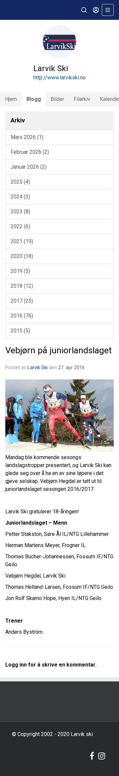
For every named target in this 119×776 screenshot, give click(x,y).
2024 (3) (20, 197)
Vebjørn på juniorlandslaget (58, 350)
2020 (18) (22, 256)
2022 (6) (20, 226)
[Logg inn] (96, 10)
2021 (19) (22, 241)
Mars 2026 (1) (27, 137)
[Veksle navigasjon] (108, 10)
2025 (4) (20, 182)
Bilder (57, 99)
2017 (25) (22, 301)
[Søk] (84, 10)
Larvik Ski (37, 367)
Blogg (33, 99)
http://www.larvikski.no (59, 77)
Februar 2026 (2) (30, 152)
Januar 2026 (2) (29, 167)
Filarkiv (82, 99)
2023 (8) (20, 211)
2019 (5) (20, 271)
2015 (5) (20, 330)
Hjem (11, 99)
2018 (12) (22, 286)
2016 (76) (22, 316)
